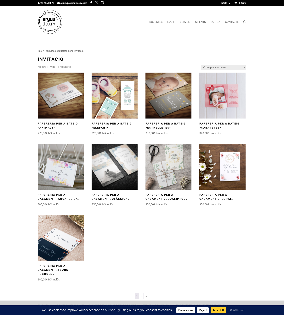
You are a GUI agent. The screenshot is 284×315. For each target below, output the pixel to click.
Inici (40, 50)
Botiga (215, 21)
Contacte (232, 21)
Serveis (185, 21)
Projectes (155, 21)
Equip (171, 21)
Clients (200, 21)
